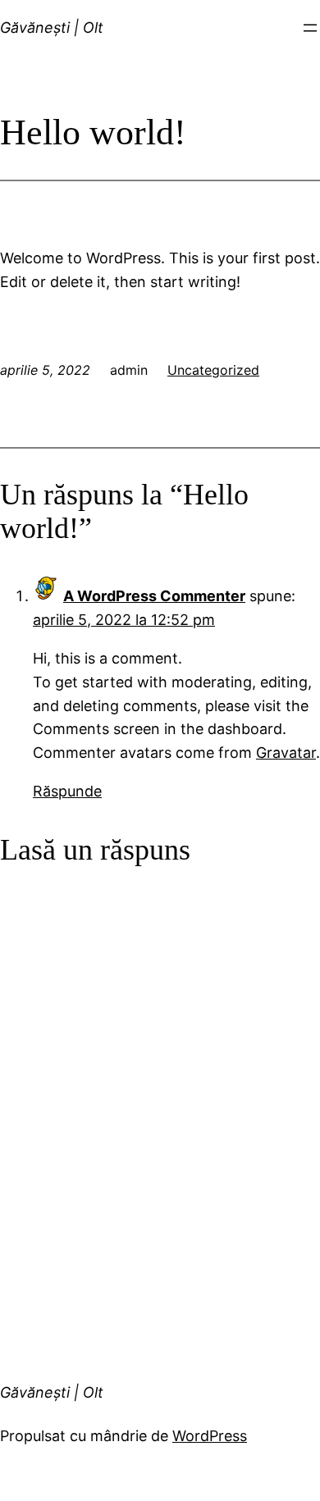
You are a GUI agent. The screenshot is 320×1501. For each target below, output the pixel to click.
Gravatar (286, 752)
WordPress (209, 1435)
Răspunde (67, 791)
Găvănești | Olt (51, 27)
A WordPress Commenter (154, 596)
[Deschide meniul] (310, 28)
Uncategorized (213, 370)
